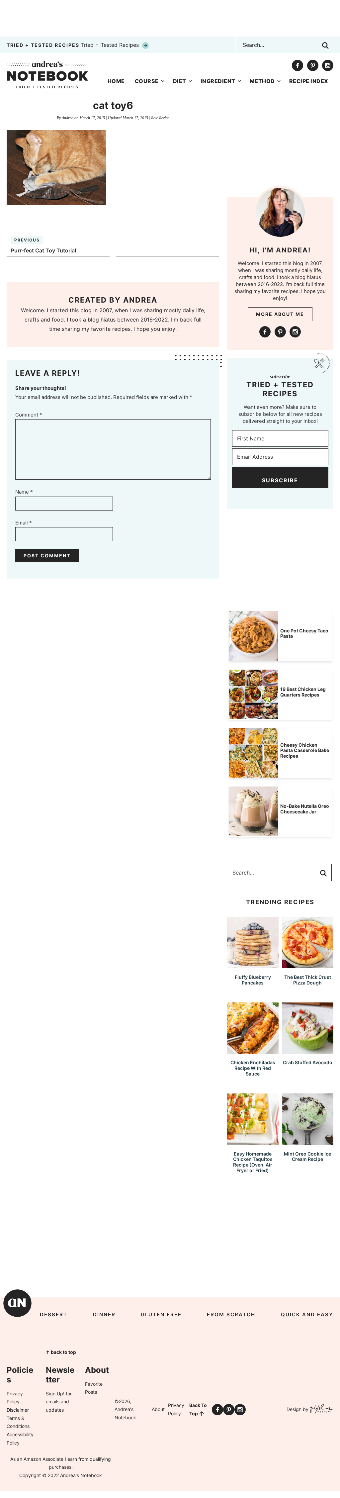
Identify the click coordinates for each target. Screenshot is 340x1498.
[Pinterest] (312, 65)
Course (147, 81)
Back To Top (198, 1409)
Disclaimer (18, 1410)
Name (24, 492)
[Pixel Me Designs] (320, 1409)
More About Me (280, 314)
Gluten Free (161, 1314)
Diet (179, 81)
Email (23, 522)
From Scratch (231, 1314)
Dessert (53, 1314)
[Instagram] (327, 65)
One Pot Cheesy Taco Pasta (304, 633)
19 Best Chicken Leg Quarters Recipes (303, 692)
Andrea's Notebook (47, 74)
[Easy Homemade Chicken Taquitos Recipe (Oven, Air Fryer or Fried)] (253, 1142)
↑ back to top (60, 1352)
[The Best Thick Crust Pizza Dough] (307, 965)
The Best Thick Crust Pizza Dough (307, 979)
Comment (28, 415)
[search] (325, 45)
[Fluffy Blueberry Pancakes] (253, 965)
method (262, 81)
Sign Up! (55, 1393)
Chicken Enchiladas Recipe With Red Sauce (252, 1068)
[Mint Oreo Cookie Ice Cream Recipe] (307, 1142)
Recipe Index (308, 81)
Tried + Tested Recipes (73, 45)
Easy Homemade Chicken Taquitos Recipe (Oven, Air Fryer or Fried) (253, 1162)
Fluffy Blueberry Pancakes (253, 979)
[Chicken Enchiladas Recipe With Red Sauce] (253, 1051)
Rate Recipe (160, 118)
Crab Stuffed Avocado (307, 1062)
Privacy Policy (176, 1409)
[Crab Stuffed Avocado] (307, 1051)
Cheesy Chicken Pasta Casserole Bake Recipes (304, 750)
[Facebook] (297, 65)
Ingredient (218, 81)
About (158, 1409)
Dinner (104, 1314)
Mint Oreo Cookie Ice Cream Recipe (307, 1156)
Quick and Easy (307, 1314)
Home (116, 81)
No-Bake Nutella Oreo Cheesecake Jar (304, 808)
